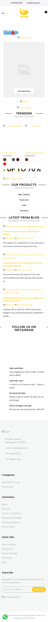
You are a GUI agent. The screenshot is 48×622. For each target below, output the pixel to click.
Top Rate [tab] (24, 210)
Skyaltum (30, 618)
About (5, 504)
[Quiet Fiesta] (13, 137)
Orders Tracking (9, 553)
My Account (7, 549)
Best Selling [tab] (24, 194)
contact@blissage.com (17, 448)
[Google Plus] (15, 465)
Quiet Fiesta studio (34, 153)
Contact (6, 509)
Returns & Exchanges (12, 517)
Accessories (7, 486)
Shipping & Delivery (11, 522)
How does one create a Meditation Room (21, 233)
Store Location (9, 544)
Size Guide (7, 557)
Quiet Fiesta (9, 153)
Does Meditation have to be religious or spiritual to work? (24, 299)
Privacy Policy (8, 526)
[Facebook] (4, 465)
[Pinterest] (25, 465)
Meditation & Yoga (11, 482)
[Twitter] (9, 465)
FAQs (4, 562)
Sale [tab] (24, 205)
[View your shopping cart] (44, 13)
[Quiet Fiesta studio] (35, 137)
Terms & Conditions (11, 513)
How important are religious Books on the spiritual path (23, 264)
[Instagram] (20, 465)
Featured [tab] (24, 200)
